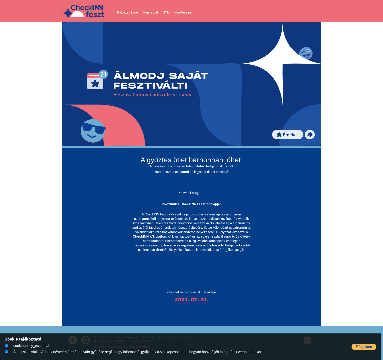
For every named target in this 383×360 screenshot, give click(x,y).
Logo (83, 12)
